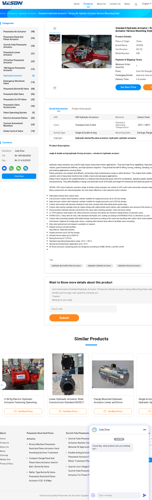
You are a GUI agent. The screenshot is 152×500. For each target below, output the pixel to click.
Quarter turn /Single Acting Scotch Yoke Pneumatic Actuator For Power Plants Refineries (81, 471)
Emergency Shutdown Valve (19, 82)
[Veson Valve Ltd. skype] (25, 168)
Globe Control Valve (19, 131)
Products (4, 443)
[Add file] (93, 495)
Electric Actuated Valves (19, 118)
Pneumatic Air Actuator (19, 31)
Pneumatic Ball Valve (19, 94)
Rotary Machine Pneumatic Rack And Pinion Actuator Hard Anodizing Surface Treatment (44, 448)
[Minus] (144, 429)
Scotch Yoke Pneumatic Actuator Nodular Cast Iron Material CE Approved (81, 442)
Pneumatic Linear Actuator (19, 53)
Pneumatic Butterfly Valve (19, 89)
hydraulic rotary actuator (129, 266)
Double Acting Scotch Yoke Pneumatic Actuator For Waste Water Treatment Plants (83, 456)
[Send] (144, 495)
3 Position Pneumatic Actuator (19, 61)
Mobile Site (5, 459)
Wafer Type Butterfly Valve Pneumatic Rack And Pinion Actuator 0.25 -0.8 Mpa (42, 476)
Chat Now (19, 176)
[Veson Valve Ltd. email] (4, 168)
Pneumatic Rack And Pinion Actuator (19, 38)
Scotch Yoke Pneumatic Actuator (19, 45)
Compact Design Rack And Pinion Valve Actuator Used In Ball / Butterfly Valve (43, 462)
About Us (4, 447)
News (2, 451)
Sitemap (4, 455)
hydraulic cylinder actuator (99, 266)
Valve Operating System (19, 112)
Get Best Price (128, 87)
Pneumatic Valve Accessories (19, 106)
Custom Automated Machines (19, 124)
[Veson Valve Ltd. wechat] (18, 168)
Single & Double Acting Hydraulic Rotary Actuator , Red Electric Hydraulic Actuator (118, 402)
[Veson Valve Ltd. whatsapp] (11, 168)
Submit (64, 318)
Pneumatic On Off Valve (19, 99)
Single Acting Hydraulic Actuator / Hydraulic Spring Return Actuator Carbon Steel (71, 402)
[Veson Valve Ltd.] (13, 4)
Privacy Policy (6, 463)
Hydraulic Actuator (19, 75)
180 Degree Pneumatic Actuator (19, 69)
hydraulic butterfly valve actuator (66, 266)
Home (3, 438)
